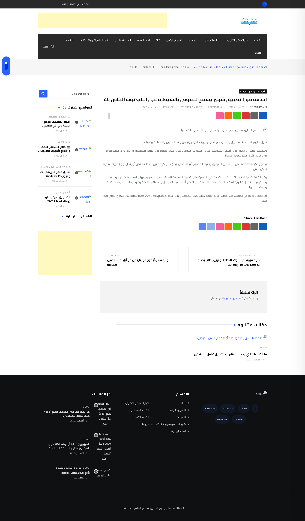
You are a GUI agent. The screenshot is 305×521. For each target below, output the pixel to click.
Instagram (228, 408)
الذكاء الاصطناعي (123, 40)
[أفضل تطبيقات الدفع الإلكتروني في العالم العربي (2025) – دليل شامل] (83, 123)
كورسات (192, 40)
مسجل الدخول (232, 298)
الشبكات (69, 40)
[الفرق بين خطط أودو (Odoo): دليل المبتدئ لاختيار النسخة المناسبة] (103, 446)
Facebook (210, 408)
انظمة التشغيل (212, 40)
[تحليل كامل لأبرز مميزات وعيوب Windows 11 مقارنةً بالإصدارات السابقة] (83, 174)
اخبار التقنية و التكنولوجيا (236, 40)
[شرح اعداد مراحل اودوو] (103, 472)
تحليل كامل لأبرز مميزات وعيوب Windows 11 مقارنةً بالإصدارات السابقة (55, 177)
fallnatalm (260, 107)
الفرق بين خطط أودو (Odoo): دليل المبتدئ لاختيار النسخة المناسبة (69, 446)
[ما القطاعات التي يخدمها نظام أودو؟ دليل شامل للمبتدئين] (103, 413)
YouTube (238, 419)
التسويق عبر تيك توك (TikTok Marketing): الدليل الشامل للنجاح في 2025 (55, 203)
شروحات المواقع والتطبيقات (95, 40)
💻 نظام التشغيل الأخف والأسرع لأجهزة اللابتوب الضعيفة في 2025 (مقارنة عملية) (55, 152)
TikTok (243, 408)
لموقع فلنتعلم (129, 508)
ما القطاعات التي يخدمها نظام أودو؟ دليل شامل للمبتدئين (230, 354)
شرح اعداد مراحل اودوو (75, 472)
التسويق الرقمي (174, 40)
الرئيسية (258, 40)
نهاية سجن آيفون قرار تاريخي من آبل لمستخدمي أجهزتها (138, 262)
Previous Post (247, 255)
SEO (158, 40)
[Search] (53, 46)
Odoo (263, 347)
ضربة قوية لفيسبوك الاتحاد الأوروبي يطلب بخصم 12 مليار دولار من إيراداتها (229, 262)
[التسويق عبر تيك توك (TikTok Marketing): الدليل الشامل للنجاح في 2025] (83, 199)
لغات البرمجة (143, 40)
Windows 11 (63, 167)
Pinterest (222, 419)
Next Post (117, 255)
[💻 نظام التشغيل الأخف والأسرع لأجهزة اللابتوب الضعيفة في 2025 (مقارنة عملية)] (83, 148)
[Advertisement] (102, 20)
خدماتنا (258, 53)
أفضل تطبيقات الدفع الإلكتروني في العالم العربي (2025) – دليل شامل (57, 127)
